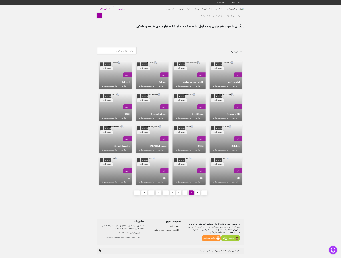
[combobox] (117, 50)
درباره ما (180, 9)
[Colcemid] (152, 63)
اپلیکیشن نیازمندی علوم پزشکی (166, 230)
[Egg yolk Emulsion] (115, 126)
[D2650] (115, 95)
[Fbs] (115, 158)
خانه (243, 16)
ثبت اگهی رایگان (105, 9)
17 (151, 193)
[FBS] (226, 158)
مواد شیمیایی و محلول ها (215, 16)
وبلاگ (197, 9)
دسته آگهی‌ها (207, 9)
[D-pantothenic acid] (152, 95)
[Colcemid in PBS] (226, 95)
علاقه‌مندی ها (221, 2)
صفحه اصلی (220, 9)
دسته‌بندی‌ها (121, 9)
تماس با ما (169, 9)
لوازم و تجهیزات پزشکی (232, 16)
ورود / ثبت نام (236, 2)
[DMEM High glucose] (152, 126)
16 (158, 193)
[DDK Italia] (226, 126)
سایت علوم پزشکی (219, 251)
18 (144, 193)
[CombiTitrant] (189, 95)
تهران (237, 75)
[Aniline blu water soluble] (189, 63)
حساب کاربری (173, 226)
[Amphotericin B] (226, 63)
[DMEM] (189, 126)
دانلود (189, 9)
